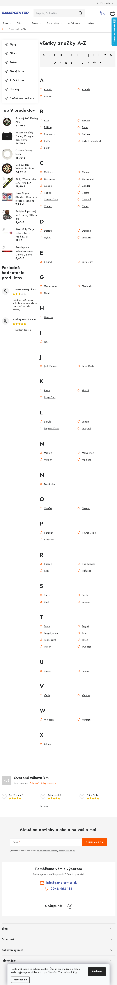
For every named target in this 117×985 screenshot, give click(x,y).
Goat (47, 293)
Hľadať (80, 13)
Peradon (48, 532)
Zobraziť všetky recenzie (43, 783)
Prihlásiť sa (94, 842)
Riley (46, 571)
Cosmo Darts (51, 199)
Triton (85, 640)
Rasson (48, 564)
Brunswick (49, 134)
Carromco (49, 179)
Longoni (86, 428)
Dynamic (86, 237)
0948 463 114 (103, 13)
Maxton (48, 453)
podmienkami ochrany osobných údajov (56, 850)
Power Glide (89, 532)
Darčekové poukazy (22, 98)
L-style (47, 421)
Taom (47, 626)
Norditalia (49, 484)
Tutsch (47, 646)
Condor (86, 186)
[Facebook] (69, 906)
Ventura (86, 695)
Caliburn (48, 172)
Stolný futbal (17, 71)
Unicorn (48, 671)
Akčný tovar (17, 80)
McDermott (88, 453)
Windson (49, 719)
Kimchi (85, 390)
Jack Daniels (50, 366)
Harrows (48, 317)
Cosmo (85, 192)
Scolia (85, 595)
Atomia (47, 96)
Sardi (47, 595)
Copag (47, 192)
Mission (48, 459)
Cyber (85, 206)
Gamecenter (51, 286)
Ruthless (86, 571)
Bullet (47, 148)
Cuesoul (86, 199)
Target (85, 626)
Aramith (48, 89)
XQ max (48, 744)
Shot (46, 602)
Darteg (48, 230)
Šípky (13, 44)
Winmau (86, 719)
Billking (48, 127)
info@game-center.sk (61, 882)
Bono (85, 127)
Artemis (86, 89)
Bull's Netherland (91, 141)
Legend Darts (51, 428)
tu (76, 972)
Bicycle (86, 120)
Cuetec (48, 206)
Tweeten (86, 646)
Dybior (47, 237)
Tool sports (50, 640)
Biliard (14, 53)
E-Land (48, 262)
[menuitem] (9, 23)
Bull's (47, 141)
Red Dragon (89, 564)
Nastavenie (20, 979)
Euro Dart (87, 262)
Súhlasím (97, 971)
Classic (48, 186)
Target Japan (51, 633)
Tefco (85, 633)
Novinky (15, 89)
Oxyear (86, 508)
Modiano (86, 459)
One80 (48, 508)
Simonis (86, 602)
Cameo (86, 172)
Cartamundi (88, 179)
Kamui (47, 390)
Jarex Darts (88, 366)
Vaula (47, 695)
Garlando (87, 286)
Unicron (86, 671)
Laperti (85, 421)
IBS (46, 342)
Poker (13, 62)
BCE (46, 120)
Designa (86, 230)
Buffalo (86, 134)
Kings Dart (49, 397)
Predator (49, 539)
